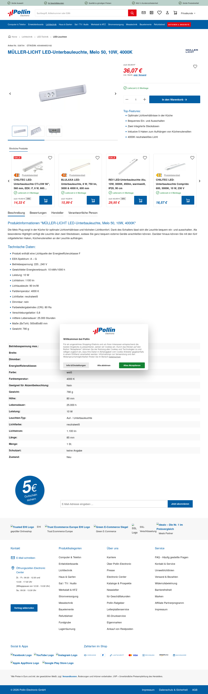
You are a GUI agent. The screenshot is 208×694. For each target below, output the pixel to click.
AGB (194, 689)
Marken (159, 596)
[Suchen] (132, 12)
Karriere (111, 557)
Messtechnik (66, 603)
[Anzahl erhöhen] (144, 99)
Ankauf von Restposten (120, 629)
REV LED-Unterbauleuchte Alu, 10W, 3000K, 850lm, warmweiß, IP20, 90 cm (127, 184)
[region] (63, 101)
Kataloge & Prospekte (119, 583)
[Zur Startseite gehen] (19, 12)
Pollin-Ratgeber (115, 603)
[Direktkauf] (151, 12)
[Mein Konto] (167, 12)
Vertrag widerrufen (24, 607)
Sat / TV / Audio (68, 583)
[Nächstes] (115, 93)
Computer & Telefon (70, 557)
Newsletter (113, 589)
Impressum (161, 609)
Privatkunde (187, 13)
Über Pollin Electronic (119, 563)
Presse (111, 570)
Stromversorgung (68, 596)
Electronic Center (116, 576)
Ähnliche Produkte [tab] (18, 148)
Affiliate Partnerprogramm (169, 603)
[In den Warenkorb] (45, 200)
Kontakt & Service (165, 563)
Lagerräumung (67, 629)
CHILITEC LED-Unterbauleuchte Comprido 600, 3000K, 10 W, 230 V (172, 184)
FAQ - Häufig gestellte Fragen (171, 557)
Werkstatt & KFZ (68, 589)
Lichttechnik (65, 570)
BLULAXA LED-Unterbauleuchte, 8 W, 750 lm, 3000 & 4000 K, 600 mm (79, 184)
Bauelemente (66, 609)
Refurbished (65, 616)
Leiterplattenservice (118, 609)
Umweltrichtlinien (164, 570)
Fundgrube (65, 622)
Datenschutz (79, 510)
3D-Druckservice (116, 616)
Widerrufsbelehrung (166, 583)
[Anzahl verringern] (126, 99)
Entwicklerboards (68, 563)
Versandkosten (69, 676)
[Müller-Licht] (191, 53)
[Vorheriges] (10, 93)
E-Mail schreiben (25, 558)
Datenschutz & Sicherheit (173, 689)
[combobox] (81, 12)
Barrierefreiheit (163, 589)
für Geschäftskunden (118, 596)
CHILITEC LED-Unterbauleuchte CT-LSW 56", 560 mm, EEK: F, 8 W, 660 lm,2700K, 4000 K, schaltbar (32, 184)
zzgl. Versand (140, 74)
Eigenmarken (114, 622)
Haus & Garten (67, 576)
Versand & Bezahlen (166, 576)
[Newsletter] (143, 12)
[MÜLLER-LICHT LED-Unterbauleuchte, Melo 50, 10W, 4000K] (62, 93)
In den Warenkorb (173, 99)
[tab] (16, 213)
